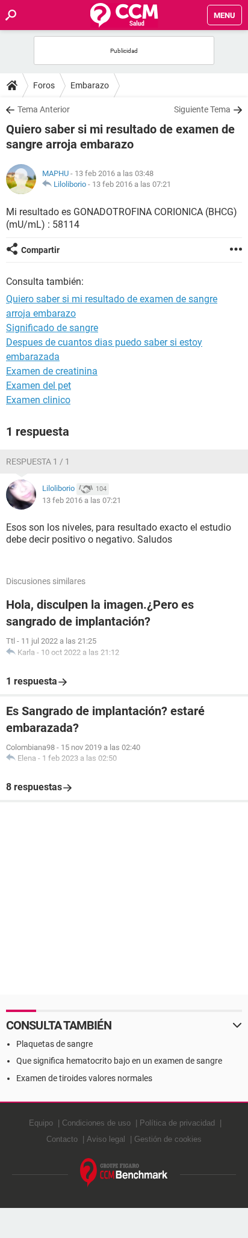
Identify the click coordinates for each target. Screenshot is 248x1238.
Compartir (40, 250)
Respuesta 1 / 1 (38, 461)
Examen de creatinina (52, 371)
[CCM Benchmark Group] (124, 1173)
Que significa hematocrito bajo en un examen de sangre (119, 1061)
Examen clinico (38, 400)
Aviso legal (106, 1139)
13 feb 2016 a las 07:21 (131, 184)
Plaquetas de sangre (54, 1044)
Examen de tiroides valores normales (84, 1078)
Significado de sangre (52, 328)
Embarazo (89, 85)
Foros (44, 85)
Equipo (41, 1122)
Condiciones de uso (96, 1122)
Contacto (62, 1139)
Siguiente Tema (202, 109)
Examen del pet (38, 385)
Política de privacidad (177, 1122)
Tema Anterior (43, 109)
